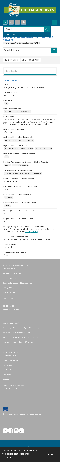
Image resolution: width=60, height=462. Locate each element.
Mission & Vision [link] (9, 269)
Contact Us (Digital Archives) (13, 385)
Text (6, 103)
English (7, 206)
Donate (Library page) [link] (11, 323)
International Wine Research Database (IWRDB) (22, 43)
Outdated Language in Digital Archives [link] (17, 283)
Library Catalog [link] (8, 299)
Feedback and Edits (10, 389)
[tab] (30, 71)
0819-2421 (9, 197)
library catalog (31, 231)
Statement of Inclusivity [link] (12, 273)
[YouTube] (5, 430)
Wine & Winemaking (44, 148)
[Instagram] (16, 430)
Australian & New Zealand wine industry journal (23, 173)
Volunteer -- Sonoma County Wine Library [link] (19, 342)
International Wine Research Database (19, 140)
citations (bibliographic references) (18, 112)
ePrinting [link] (6, 379)
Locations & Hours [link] (9, 356)
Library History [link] (8, 288)
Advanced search (10, 34)
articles (7, 165)
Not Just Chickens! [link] (10, 370)
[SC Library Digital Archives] (30, 9)
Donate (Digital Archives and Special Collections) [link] (21, 328)
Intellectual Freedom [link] (11, 292)
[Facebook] (10, 430)
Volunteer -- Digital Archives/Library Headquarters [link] (22, 337)
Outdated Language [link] (10, 278)
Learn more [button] (8, 457)
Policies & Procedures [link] (11, 309)
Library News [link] (8, 365)
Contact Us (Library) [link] (10, 360)
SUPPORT (6, 320)
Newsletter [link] (7, 375)
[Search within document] (54, 50)
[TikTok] (21, 430)
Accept (50, 454)
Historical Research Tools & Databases (19, 148)
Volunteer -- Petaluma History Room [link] (16, 333)
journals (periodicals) (20, 165)
